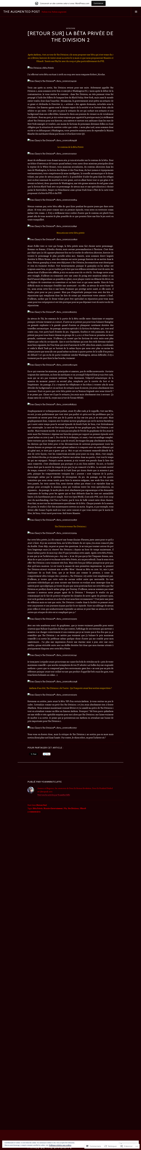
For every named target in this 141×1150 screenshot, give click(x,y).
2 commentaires (34, 811)
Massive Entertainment (53, 808)
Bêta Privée (38, 808)
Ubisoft (83, 808)
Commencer (98, 3)
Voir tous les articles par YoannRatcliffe (53, 795)
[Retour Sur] (41, 805)
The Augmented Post (21, 11)
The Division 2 (73, 808)
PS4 (65, 808)
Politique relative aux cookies (60, 1145)
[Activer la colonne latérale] (136, 12)
